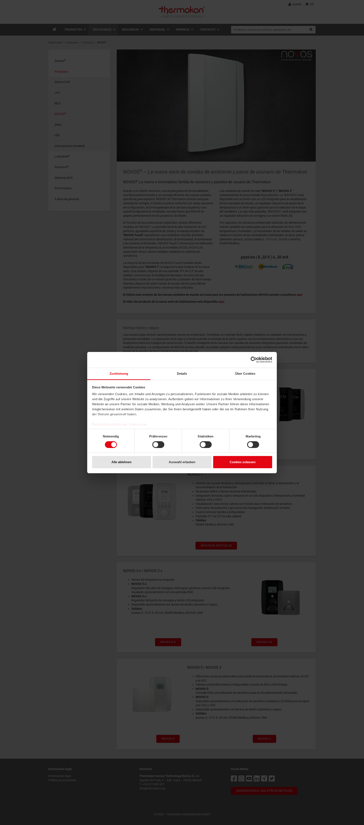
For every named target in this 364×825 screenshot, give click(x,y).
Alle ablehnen (121, 462)
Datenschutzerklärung (109, 424)
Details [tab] (182, 373)
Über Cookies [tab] (245, 373)
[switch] (158, 444)
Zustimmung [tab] (119, 373)
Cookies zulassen (243, 462)
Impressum (138, 424)
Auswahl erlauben (182, 462)
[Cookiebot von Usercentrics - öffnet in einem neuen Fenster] (253, 360)
